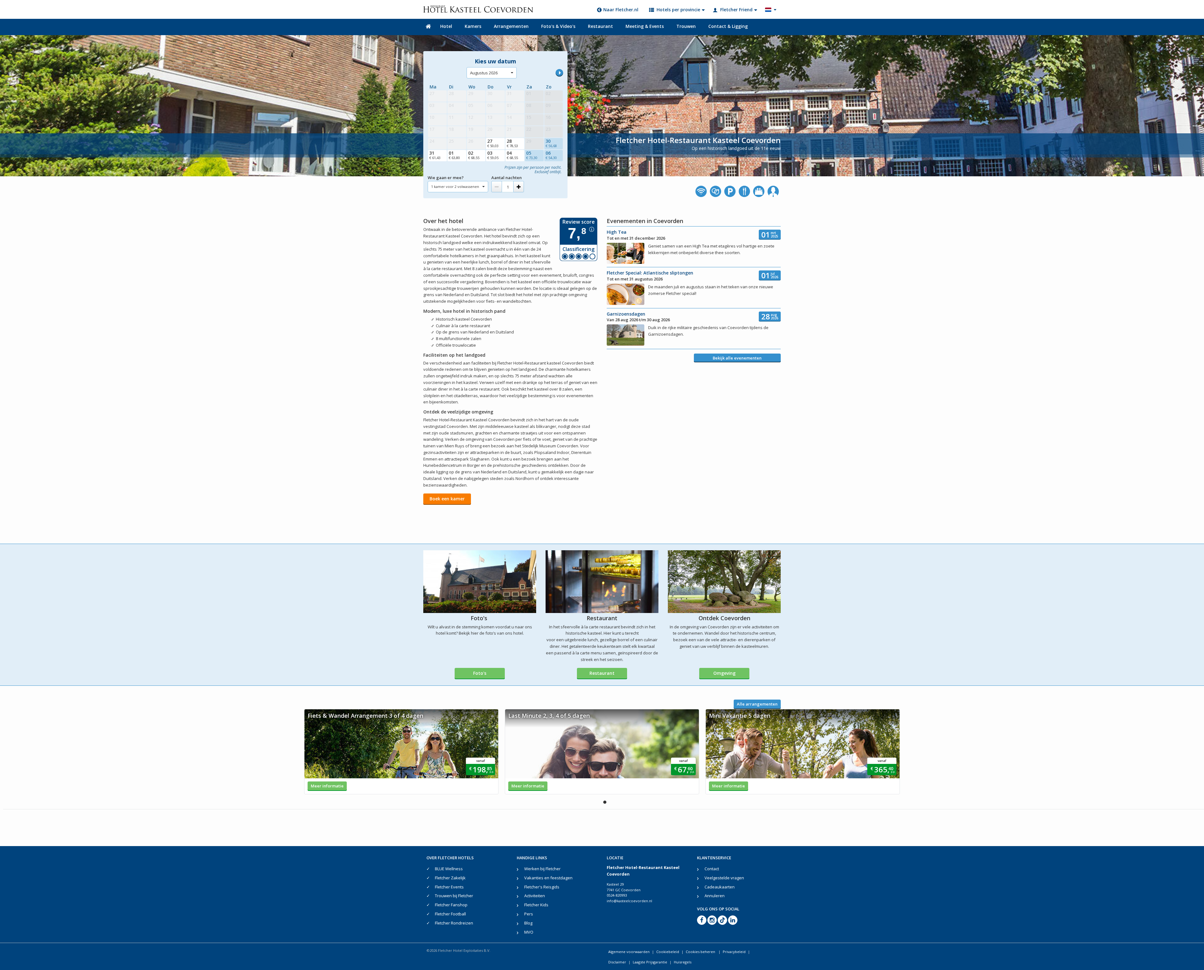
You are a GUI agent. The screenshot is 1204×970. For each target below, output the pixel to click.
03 (493, 155)
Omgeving (724, 673)
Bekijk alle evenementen (737, 358)
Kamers (473, 26)
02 (473, 155)
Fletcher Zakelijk (450, 878)
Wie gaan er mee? (446, 177)
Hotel (446, 26)
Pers (528, 914)
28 (512, 143)
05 (531, 155)
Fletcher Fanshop (451, 905)
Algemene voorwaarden (629, 951)
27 (493, 143)
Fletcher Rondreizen (454, 923)
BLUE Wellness (449, 868)
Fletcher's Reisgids (541, 887)
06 (551, 155)
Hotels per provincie (678, 10)
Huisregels (682, 962)
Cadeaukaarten (720, 887)
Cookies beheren (701, 951)
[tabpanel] (401, 751)
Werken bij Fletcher (542, 868)
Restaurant (600, 26)
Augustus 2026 (484, 73)
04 (512, 155)
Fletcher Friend (736, 10)
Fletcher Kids (536, 905)
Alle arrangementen (757, 704)
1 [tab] (604, 802)
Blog (528, 923)
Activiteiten (534, 895)
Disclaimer (617, 962)
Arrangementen (511, 26)
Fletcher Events (449, 887)
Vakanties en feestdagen (548, 878)
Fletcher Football (450, 914)
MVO (528, 932)
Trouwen (686, 26)
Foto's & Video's (558, 26)
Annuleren (715, 895)
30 (551, 143)
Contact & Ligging (728, 26)
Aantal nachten (506, 177)
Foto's (479, 673)
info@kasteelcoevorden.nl (629, 900)
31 (435, 155)
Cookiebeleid (667, 951)
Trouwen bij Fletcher (454, 895)
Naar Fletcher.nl (620, 10)
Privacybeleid (734, 951)
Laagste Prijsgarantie (650, 962)
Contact (712, 868)
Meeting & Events (645, 26)
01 (454, 155)
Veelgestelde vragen (724, 878)
